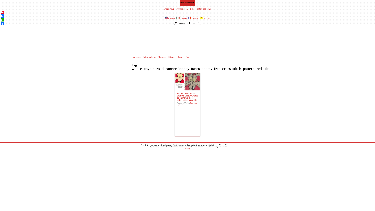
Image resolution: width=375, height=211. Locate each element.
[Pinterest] (2, 12)
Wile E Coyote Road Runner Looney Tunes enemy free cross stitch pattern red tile (187, 96)
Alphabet (162, 57)
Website (171, 19)
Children (171, 57)
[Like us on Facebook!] (194, 24)
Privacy (187, 148)
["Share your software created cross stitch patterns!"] (187, 3)
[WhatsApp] (2, 20)
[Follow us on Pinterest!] (181, 24)
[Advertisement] (187, 40)
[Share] (2, 24)
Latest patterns (149, 57)
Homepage (136, 57)
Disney (180, 57)
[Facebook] (2, 16)
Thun (188, 57)
